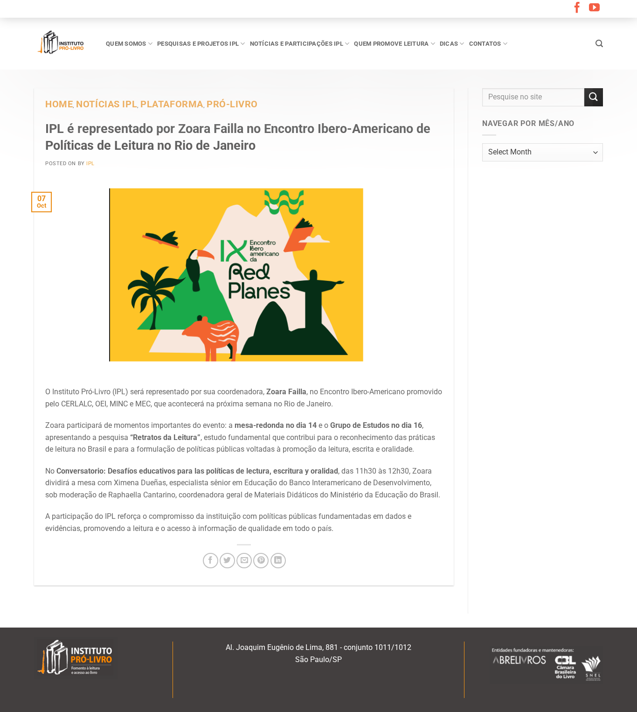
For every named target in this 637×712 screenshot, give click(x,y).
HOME (59, 104)
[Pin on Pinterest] (261, 560)
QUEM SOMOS (126, 43)
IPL (90, 164)
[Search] (599, 44)
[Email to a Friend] (244, 560)
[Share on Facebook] (210, 560)
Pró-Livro (232, 104)
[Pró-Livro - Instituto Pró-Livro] (63, 43)
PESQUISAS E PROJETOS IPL (198, 43)
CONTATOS (485, 43)
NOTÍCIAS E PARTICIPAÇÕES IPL (296, 43)
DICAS (449, 43)
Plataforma (171, 104)
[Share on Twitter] (227, 560)
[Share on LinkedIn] (278, 560)
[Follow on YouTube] (594, 8)
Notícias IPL (106, 104)
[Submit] (593, 97)
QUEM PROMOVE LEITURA (391, 43)
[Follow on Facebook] (577, 8)
